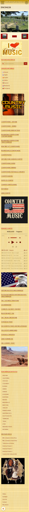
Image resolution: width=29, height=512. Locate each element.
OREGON (4, 407)
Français (6, 72)
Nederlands (7, 85)
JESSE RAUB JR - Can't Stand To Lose (12, 263)
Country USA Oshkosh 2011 (9, 454)
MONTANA (5, 397)
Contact (4, 502)
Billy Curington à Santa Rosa (9, 438)
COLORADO (5, 383)
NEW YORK (5, 405)
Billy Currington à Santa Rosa (9, 440)
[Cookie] (3, 509)
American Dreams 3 (7, 451)
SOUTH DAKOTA (7, 416)
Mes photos (5, 504)
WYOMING (5, 429)
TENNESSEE (5, 418)
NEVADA (4, 399)
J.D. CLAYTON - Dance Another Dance (12, 266)
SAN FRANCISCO (7, 413)
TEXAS (4, 421)
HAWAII (4, 389)
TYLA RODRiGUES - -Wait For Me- (11, 260)
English (6, 75)
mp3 (26, 250)
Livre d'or (4, 499)
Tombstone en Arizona (8, 443)
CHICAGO (5, 381)
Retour (14, 36)
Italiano (6, 80)
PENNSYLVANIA (6, 410)
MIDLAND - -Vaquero (8, 250)
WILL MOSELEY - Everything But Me (12, 258)
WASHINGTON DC (7, 426)
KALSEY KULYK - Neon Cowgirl (11, 252)
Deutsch (6, 83)
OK (25, 63)
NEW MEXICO (6, 402)
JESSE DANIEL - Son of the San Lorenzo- (13, 268)
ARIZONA (5, 375)
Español (6, 77)
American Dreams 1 (7, 446)
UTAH (4, 424)
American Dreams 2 (7, 448)
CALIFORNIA (5, 378)
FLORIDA (4, 386)
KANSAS (4, 391)
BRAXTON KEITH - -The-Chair (11, 255)
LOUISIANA (5, 394)
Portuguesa (7, 88)
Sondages (4, 496)
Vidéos (4, 494)
